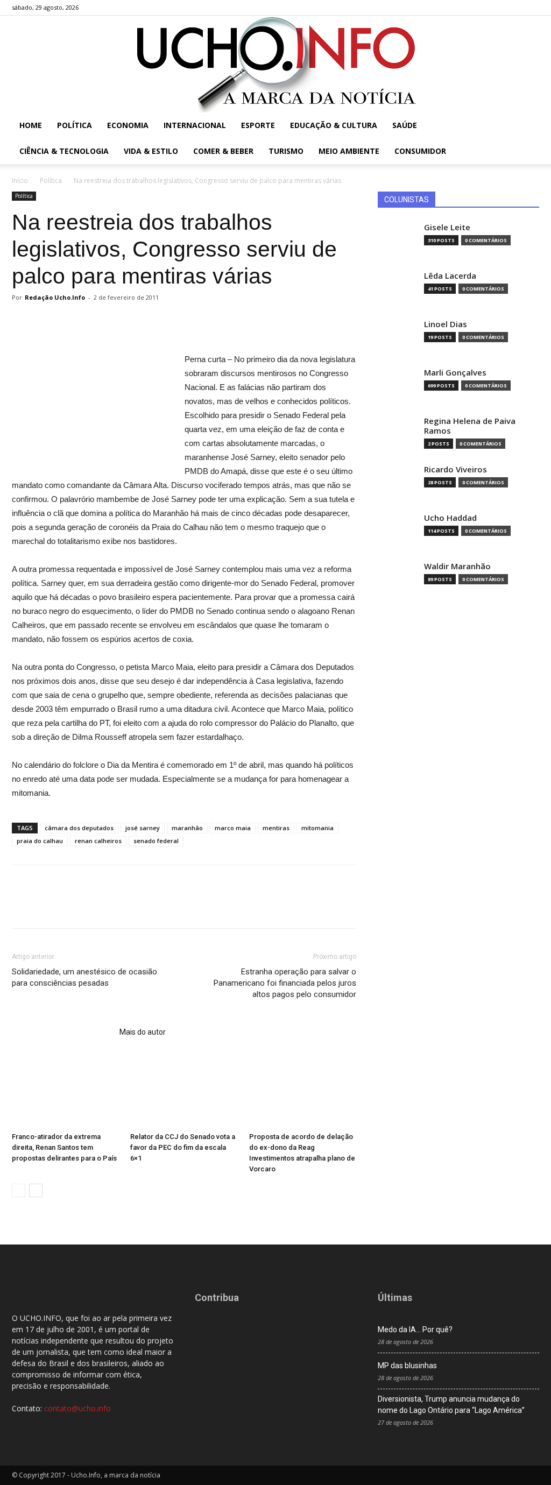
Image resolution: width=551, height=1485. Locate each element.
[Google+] (496, 7)
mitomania (317, 828)
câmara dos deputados (79, 828)
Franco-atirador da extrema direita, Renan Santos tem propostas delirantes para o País (64, 1147)
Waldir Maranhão (457, 566)
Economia (128, 125)
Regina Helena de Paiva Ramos (469, 426)
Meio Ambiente (349, 151)
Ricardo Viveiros (455, 469)
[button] (526, 126)
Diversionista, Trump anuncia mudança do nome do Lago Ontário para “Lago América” (451, 1405)
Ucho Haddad (450, 518)
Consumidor (420, 151)
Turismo (286, 151)
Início (20, 180)
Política (74, 125)
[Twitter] (513, 7)
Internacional (195, 125)
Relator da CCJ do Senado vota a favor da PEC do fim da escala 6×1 (182, 1147)
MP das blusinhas (407, 1365)
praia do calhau (40, 841)
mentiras (276, 828)
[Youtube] (531, 7)
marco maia (233, 828)
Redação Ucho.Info (55, 297)
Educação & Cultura (333, 125)
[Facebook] (478, 7)
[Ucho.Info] (275, 64)
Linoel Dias (445, 324)
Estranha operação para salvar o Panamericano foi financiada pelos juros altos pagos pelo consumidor (285, 983)
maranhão (187, 828)
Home (30, 125)
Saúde (404, 125)
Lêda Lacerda (450, 276)
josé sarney (142, 828)
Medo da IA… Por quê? (415, 1329)
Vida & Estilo (151, 151)
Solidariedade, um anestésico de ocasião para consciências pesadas (84, 977)
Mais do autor (142, 1032)
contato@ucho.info (77, 1408)
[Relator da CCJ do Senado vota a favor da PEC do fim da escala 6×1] (183, 1091)
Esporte (258, 125)
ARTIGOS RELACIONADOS (62, 1032)
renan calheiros (98, 841)
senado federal (156, 841)
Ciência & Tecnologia (64, 151)
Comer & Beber (223, 151)
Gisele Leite (447, 227)
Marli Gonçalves (455, 372)
